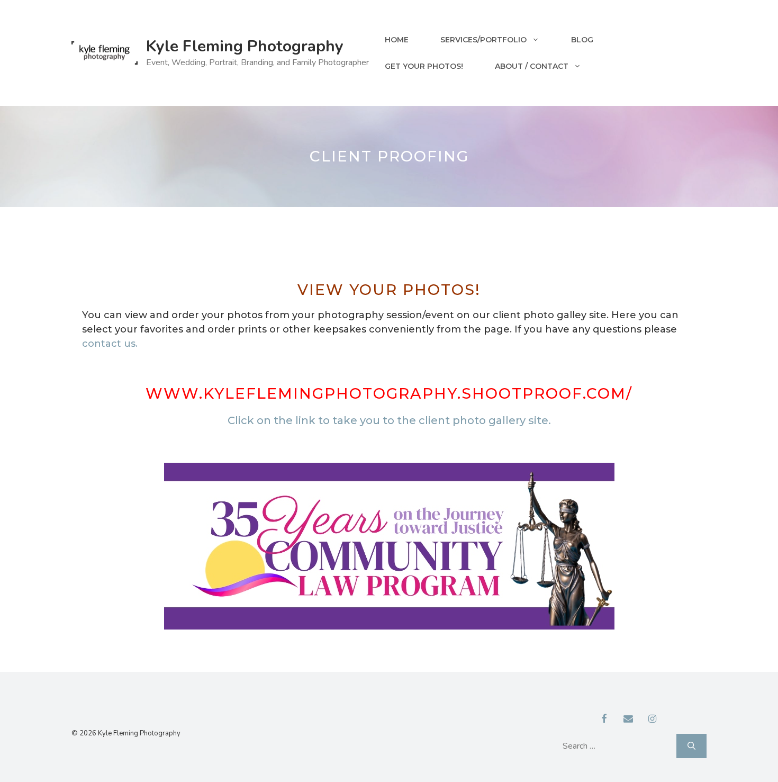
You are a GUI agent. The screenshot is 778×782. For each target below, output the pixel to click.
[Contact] (628, 719)
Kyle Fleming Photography (244, 46)
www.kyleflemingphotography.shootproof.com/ (389, 393)
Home (397, 39)
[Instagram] (653, 719)
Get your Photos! (424, 66)
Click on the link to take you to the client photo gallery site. (389, 420)
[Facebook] (604, 719)
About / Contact (531, 66)
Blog (582, 39)
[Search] (691, 746)
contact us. (110, 343)
